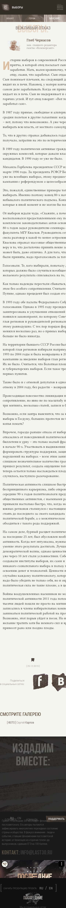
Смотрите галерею (20, 714)
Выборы (17, 7)
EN (19, 818)
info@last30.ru (36, 852)
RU (12, 818)
